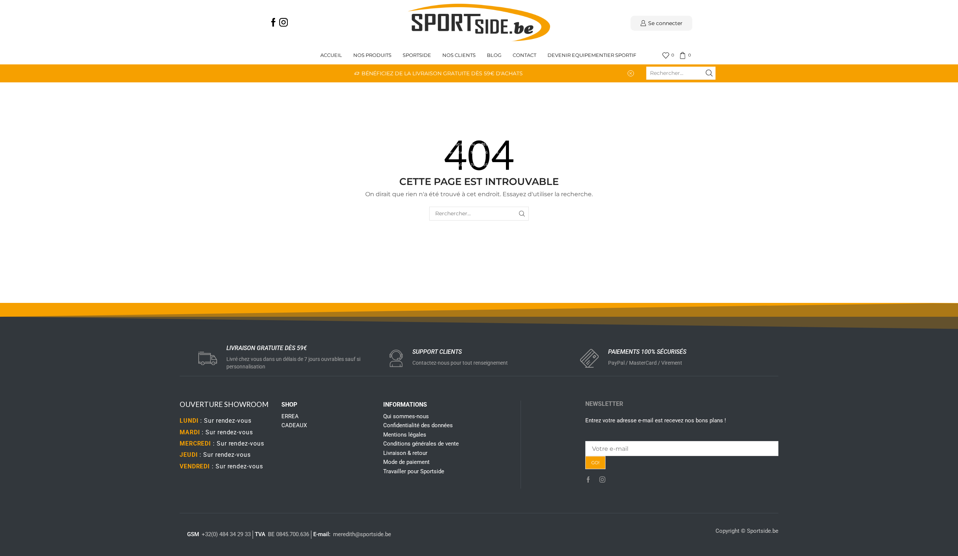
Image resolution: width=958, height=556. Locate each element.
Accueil (331, 55)
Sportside (417, 55)
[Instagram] (283, 23)
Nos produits (372, 55)
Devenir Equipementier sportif (592, 55)
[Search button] (709, 73)
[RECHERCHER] (522, 214)
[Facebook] (273, 23)
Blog (494, 55)
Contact (524, 55)
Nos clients (459, 55)
